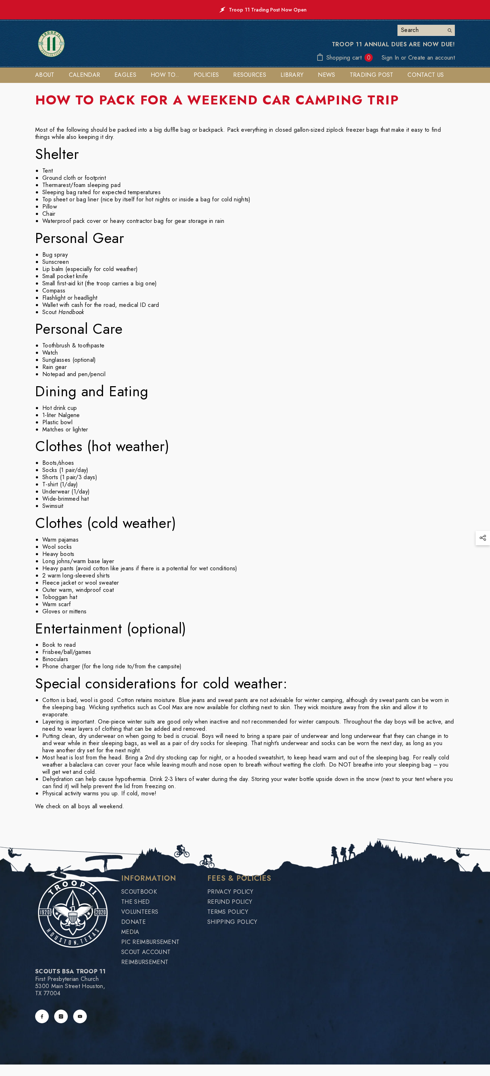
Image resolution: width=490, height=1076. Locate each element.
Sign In (391, 57)
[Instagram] (61, 1016)
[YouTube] (80, 1016)
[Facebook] (42, 1016)
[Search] (426, 30)
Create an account (431, 57)
